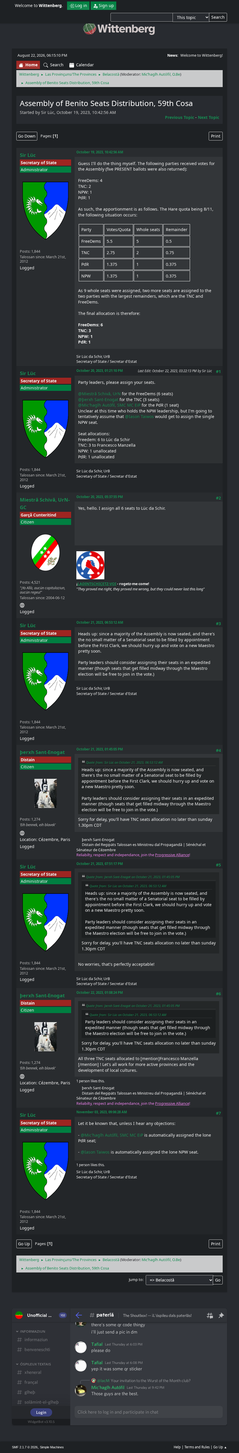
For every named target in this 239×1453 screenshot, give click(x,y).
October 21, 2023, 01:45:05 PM (99, 749)
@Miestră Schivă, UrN (99, 393)
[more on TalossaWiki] (22, 832)
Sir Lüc (28, 155)
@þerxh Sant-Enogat (98, 399)
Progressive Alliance (172, 854)
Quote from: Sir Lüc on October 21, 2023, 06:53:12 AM (124, 762)
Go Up (24, 1243)
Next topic (208, 117)
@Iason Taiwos (139, 416)
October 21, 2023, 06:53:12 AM (99, 622)
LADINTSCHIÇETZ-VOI (97, 583)
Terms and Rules (197, 1447)
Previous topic (179, 117)
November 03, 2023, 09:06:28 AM (101, 1112)
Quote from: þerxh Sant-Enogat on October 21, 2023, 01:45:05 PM (133, 877)
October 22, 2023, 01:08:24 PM (99, 992)
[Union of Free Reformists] (22, 604)
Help (177, 1447)
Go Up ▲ (220, 1447)
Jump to (136, 1279)
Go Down (27, 136)
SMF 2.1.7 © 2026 (25, 1447)
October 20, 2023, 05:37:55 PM (99, 497)
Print (215, 136)
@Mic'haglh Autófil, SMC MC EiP (109, 405)
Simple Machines (52, 1447)
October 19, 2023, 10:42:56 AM (99, 152)
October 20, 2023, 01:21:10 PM (99, 370)
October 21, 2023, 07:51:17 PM (99, 863)
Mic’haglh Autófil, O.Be (161, 74)
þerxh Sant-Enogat (42, 752)
